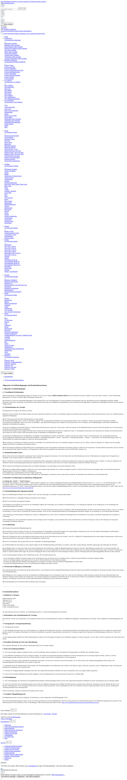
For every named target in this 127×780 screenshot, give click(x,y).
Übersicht (4, 31)
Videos (6, 759)
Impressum (7, 725)
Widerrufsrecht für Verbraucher (13, 730)
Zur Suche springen (22, 1)
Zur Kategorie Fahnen (10, 241)
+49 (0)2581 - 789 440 (50, 714)
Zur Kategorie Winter (10, 295)
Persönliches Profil (12, 31)
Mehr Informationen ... (58, 775)
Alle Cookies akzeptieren (33, 776)
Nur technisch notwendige (8, 776)
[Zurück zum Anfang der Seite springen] (2, 772)
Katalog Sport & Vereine (11, 749)
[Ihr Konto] (2, 20)
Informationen (5, 721)
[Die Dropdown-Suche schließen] (24, 8)
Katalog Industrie (9, 753)
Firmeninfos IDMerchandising (13, 746)
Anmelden (4, 27)
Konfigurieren (20, 776)
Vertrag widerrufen (6, 719)
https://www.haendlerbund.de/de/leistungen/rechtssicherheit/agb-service (80, 702)
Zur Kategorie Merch (10, 315)
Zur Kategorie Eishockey (11, 357)
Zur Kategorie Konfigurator (12, 40)
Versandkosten (32, 766)
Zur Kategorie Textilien (11, 166)
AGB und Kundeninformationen (14, 726)
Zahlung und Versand (10, 733)
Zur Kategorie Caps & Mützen (13, 102)
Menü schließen (8, 24)
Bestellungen (28, 31)
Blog (5, 738)
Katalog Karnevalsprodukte (12, 751)
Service (3, 743)
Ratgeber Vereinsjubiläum (12, 756)
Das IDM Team (9, 737)
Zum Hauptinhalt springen (9, 1)
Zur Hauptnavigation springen (37, 1)
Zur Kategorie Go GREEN (12, 82)
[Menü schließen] (5, 42)
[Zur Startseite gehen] (7, 3)
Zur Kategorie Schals (10, 132)
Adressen (21, 31)
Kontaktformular (15, 717)
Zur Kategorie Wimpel (11, 228)
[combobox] (9, 9)
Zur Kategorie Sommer (11, 276)
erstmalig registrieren (10, 29)
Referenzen (7, 758)
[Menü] (2, 5)
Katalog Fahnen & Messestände (13, 754)
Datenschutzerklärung (10, 731)
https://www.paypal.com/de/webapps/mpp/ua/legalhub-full (18, 488)
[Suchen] (20, 8)
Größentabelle (8, 735)
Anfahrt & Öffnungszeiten (12, 748)
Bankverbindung (9, 728)
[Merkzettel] (2, 18)
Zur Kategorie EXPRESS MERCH (14, 62)
